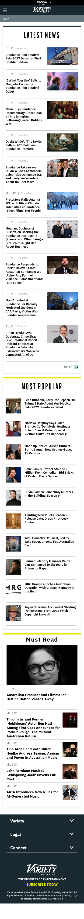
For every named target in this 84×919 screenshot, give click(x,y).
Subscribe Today (42, 884)
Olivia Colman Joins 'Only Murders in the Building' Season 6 (48, 494)
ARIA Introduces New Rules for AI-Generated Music (32, 794)
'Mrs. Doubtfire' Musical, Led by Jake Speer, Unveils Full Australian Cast (49, 541)
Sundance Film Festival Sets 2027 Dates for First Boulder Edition (23, 58)
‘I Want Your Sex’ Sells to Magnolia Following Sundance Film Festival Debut (23, 85)
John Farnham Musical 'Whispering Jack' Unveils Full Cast (31, 775)
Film (9, 48)
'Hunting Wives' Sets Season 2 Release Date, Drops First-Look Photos (46, 518)
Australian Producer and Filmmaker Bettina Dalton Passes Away (36, 697)
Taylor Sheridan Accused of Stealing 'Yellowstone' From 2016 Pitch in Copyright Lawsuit (50, 610)
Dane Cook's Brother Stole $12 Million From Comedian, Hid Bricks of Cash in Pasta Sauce (49, 472)
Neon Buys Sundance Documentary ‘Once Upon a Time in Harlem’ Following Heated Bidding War (24, 116)
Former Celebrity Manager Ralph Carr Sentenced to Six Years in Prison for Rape (47, 564)
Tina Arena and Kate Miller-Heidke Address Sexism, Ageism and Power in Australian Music (33, 753)
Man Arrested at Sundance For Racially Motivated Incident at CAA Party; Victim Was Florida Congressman (22, 307)
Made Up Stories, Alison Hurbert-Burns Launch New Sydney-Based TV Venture (48, 449)
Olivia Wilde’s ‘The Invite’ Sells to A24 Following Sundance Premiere (24, 145)
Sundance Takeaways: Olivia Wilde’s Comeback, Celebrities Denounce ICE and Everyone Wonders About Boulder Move (24, 174)
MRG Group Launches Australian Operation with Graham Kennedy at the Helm (49, 587)
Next (68, 367)
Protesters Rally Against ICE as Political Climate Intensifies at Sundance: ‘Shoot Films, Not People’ (24, 205)
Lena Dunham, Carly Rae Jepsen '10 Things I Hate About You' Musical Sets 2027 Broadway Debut (49, 403)
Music (11, 193)
